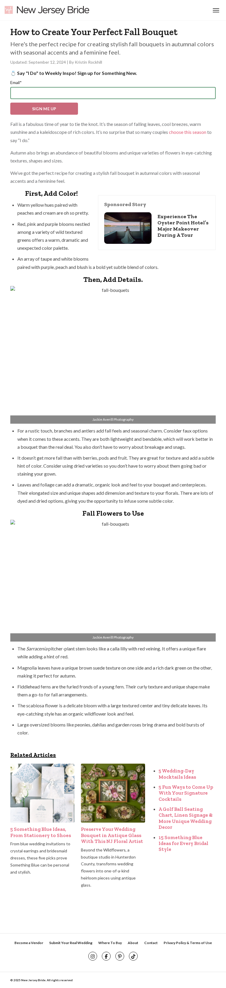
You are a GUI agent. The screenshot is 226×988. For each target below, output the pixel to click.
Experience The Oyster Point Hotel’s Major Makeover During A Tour (183, 225)
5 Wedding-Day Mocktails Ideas (177, 774)
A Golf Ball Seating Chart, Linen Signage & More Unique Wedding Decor (186, 818)
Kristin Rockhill (88, 62)
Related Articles (33, 754)
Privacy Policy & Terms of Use (188, 943)
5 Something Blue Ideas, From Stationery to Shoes (40, 832)
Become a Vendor (28, 943)
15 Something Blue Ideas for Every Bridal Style (183, 843)
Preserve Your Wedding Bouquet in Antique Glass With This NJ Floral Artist (112, 835)
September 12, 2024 (48, 62)
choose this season (187, 132)
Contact (151, 943)
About (133, 943)
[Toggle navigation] (215, 10)
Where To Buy (110, 943)
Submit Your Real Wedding (70, 943)
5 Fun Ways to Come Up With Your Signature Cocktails (186, 793)
